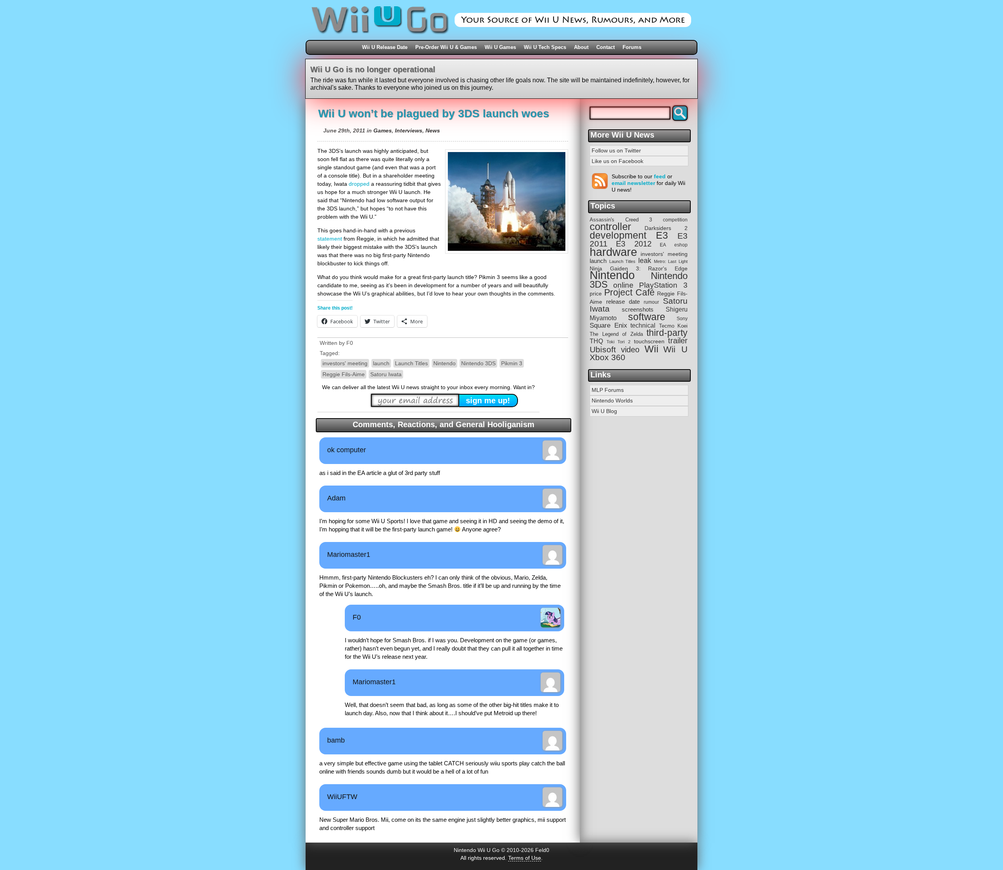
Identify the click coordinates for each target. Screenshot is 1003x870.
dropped (359, 184)
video (630, 349)
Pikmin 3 (511, 363)
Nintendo (444, 363)
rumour (651, 301)
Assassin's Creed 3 (621, 220)
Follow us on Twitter (616, 150)
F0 (349, 343)
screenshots (638, 309)
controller (610, 226)
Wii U (675, 349)
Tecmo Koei (673, 326)
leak (644, 261)
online (623, 285)
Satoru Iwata (386, 374)
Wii (652, 348)
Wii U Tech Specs (545, 47)
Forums (632, 47)
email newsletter (633, 183)
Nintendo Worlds (612, 400)
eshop (681, 244)
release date (623, 301)
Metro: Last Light (671, 261)
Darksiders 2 (666, 228)
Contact (605, 47)
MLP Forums (608, 390)
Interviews (408, 130)
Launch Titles (411, 363)
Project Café (629, 292)
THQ (596, 340)
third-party (667, 333)
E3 (662, 235)
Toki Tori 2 (618, 341)
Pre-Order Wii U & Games (446, 47)
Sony (682, 318)
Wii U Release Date (384, 47)
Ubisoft (603, 349)
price (596, 293)
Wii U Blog (604, 411)
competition (675, 220)
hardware (613, 251)
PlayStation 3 (663, 285)
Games (382, 130)
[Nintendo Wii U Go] (501, 37)
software (646, 317)
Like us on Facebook (617, 161)
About (581, 47)
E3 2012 (634, 243)
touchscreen (649, 341)
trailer (678, 340)
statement (329, 239)
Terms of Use (524, 858)
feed (660, 176)
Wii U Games (500, 47)
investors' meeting (345, 363)
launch (381, 363)
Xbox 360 (607, 357)
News (432, 130)
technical (642, 325)
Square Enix (608, 325)
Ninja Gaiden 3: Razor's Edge (639, 269)
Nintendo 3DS (478, 363)
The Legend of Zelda (616, 334)
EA (663, 244)
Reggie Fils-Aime (343, 374)
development (618, 235)
